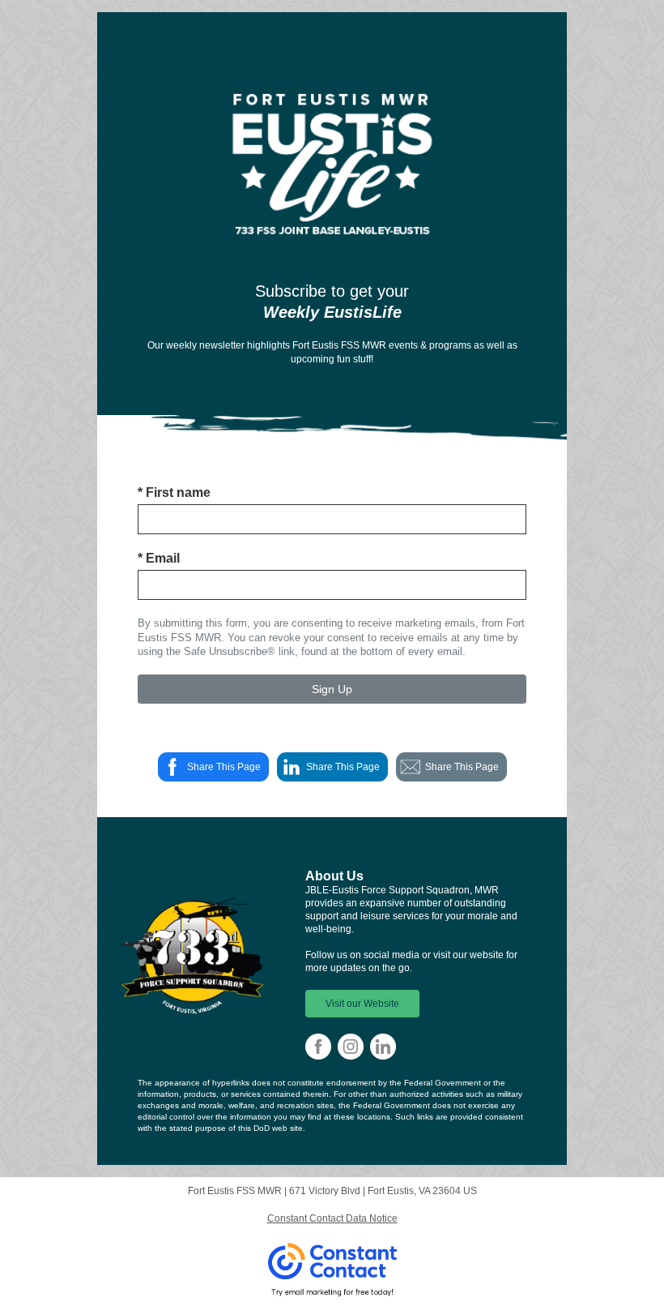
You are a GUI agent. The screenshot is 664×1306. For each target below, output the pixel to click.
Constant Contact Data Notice (332, 1218)
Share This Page (224, 767)
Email (159, 558)
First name (174, 492)
